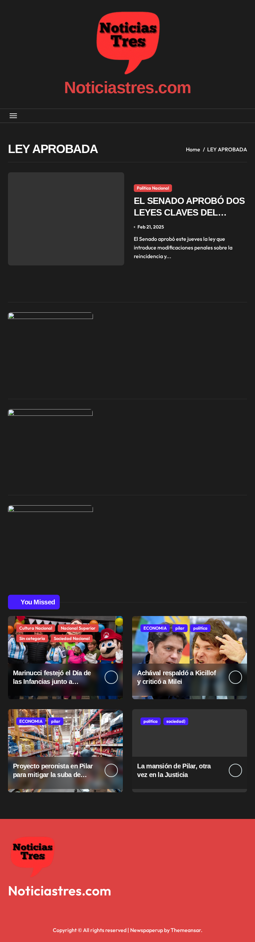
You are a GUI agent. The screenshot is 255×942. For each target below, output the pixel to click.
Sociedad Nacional (72, 638)
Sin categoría (32, 638)
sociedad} (175, 721)
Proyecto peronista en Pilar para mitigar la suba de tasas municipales (53, 774)
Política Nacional (153, 188)
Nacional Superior (78, 628)
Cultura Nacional (35, 628)
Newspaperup (146, 930)
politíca (200, 628)
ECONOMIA (155, 628)
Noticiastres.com (127, 87)
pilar (180, 628)
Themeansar (186, 930)
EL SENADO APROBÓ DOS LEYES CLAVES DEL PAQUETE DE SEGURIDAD (189, 212)
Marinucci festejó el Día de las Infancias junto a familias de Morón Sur (52, 681)
